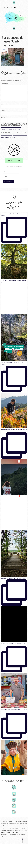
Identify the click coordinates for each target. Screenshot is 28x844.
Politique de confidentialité (8, 839)
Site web (3, 117)
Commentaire (4, 83)
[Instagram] (8, 7)
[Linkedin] (15, 7)
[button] (14, 2)
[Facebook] (4, 7)
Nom (2, 104)
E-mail (3, 110)
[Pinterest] (11, 7)
